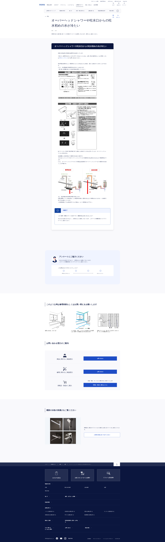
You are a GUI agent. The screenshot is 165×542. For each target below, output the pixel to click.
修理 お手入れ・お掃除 (70, 496)
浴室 (65, 464)
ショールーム (71, 4)
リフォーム (63, 4)
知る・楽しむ (88, 4)
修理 (60, 464)
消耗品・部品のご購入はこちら (100, 384)
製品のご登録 (47, 520)
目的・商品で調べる (80, 10)
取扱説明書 (47, 502)
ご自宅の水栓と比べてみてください (102, 434)
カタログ (56, 4)
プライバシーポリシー (97, 538)
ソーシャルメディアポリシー (108, 538)
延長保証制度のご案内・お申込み (71, 521)
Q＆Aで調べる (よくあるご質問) (48, 528)
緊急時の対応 (62, 10)
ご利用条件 (89, 538)
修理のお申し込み (118, 1)
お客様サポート (79, 4)
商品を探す (49, 4)
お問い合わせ (110, 1)
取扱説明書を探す (101, 10)
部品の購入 (111, 10)
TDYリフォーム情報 (94, 1)
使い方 (70, 10)
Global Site (125, 1)
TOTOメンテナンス (63, 57)
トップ (46, 464)
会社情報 (96, 4)
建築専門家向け (103, 1)
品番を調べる (91, 10)
